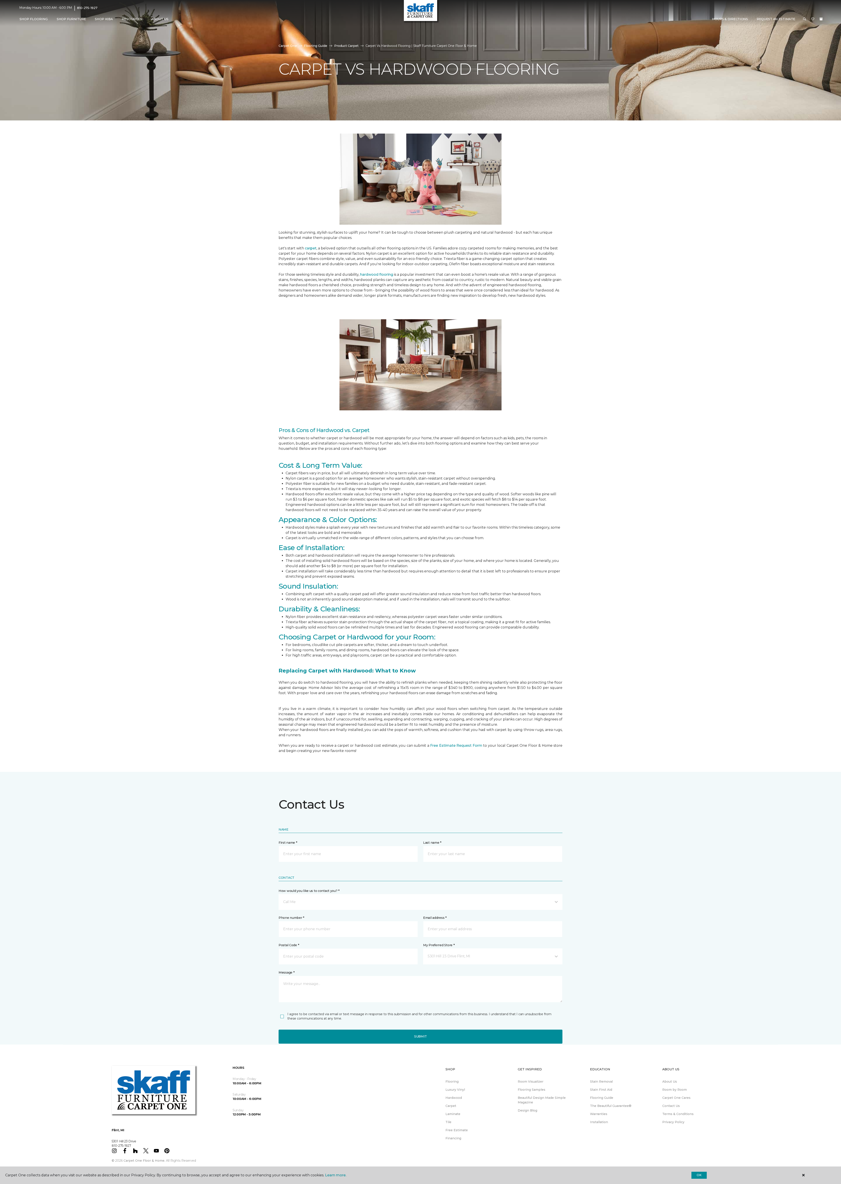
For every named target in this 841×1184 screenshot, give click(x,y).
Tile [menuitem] (448, 1122)
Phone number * (291, 917)
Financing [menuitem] (453, 1138)
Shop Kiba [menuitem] (104, 19)
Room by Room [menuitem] (674, 1090)
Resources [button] (132, 19)
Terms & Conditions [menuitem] (678, 1114)
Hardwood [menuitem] (453, 1098)
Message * (286, 972)
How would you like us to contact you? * (309, 890)
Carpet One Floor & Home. (144, 1161)
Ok (699, 1175)
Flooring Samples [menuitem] (531, 1090)
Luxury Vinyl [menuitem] (455, 1090)
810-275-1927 (87, 8)
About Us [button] (159, 19)
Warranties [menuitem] (598, 1114)
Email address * (435, 917)
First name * (288, 842)
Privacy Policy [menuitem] (673, 1122)
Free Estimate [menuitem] (456, 1130)
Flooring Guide (315, 46)
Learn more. (335, 1175)
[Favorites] (813, 19)
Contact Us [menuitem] (671, 1106)
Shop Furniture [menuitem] (71, 19)
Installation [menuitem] (599, 1122)
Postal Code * (289, 945)
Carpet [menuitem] (450, 1106)
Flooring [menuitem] (452, 1081)
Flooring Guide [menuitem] (601, 1098)
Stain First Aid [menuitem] (601, 1090)
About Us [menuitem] (669, 1081)
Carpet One (288, 46)
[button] (804, 19)
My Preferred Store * (438, 945)
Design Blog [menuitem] (527, 1110)
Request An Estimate (776, 19)
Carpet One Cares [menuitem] (676, 1098)
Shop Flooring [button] (33, 19)
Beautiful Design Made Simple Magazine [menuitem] (542, 1100)
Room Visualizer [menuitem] (530, 1081)
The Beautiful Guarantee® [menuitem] (610, 1106)
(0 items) (821, 19)
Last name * (432, 842)
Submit (420, 1036)
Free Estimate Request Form (456, 745)
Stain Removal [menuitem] (601, 1081)
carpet (310, 248)
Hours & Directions (730, 19)
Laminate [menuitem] (452, 1114)
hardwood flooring (376, 274)
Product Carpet (346, 46)
